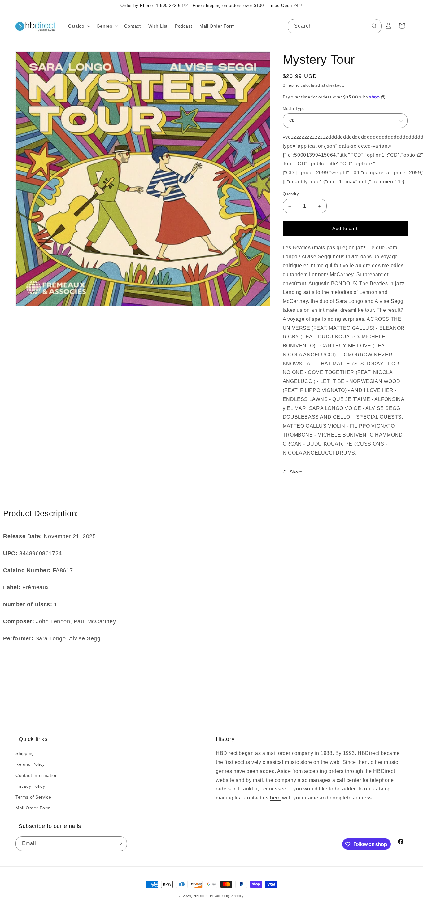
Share (296, 471)
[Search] (374, 26)
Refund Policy (30, 764)
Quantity (291, 194)
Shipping (291, 85)
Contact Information (36, 775)
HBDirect (201, 896)
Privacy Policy (30, 786)
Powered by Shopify (227, 896)
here (275, 797)
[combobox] (334, 26)
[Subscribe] (120, 843)
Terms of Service (33, 797)
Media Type (294, 108)
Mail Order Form (33, 807)
